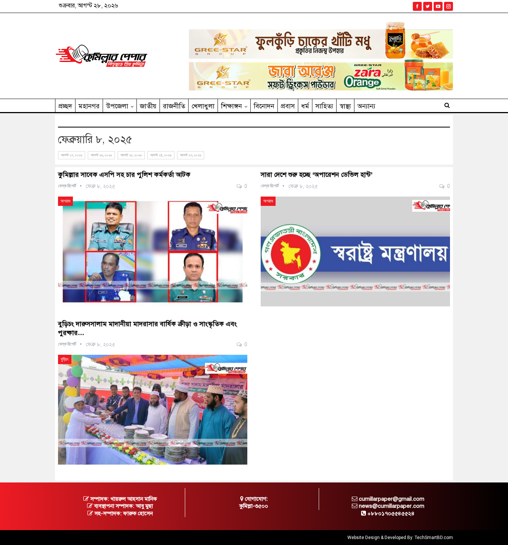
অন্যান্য (366, 106)
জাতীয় (148, 106)
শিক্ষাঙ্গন (231, 106)
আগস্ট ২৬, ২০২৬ (101, 155)
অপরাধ (65, 201)
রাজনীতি (174, 106)
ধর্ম (305, 106)
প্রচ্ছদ (65, 106)
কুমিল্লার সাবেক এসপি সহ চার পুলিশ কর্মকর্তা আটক (124, 174)
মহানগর (89, 106)
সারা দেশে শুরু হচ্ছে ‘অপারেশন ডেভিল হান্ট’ (317, 174)
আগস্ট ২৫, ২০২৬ (131, 155)
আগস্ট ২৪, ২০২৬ (160, 155)
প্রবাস (288, 106)
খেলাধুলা (203, 106)
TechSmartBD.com (434, 537)
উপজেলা (117, 106)
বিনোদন (264, 106)
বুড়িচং (65, 359)
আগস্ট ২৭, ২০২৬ (71, 155)
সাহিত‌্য (324, 106)
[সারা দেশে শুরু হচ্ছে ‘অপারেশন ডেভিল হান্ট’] (355, 251)
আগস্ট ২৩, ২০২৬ (190, 155)
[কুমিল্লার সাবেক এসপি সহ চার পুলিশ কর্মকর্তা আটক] (152, 251)
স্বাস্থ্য (345, 106)
